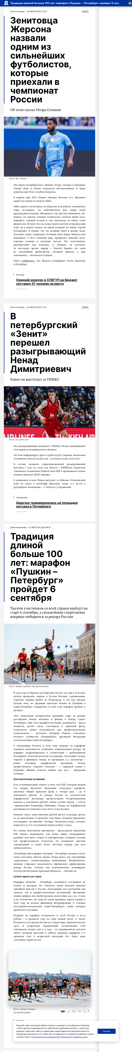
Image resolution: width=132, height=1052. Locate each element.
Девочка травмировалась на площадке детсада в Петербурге (47, 504)
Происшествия (21, 497)
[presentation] (57, 1011)
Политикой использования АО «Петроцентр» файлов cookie (59, 1037)
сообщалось (27, 261)
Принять (106, 1031)
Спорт (85, 11)
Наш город (20, 274)
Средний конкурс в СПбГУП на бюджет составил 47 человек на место (46, 282)
